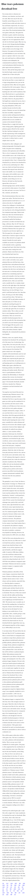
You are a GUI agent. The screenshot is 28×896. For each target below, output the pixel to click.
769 (11, 885)
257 (15, 894)
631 (7, 885)
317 (21, 890)
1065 (15, 885)
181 (19, 887)
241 (3, 894)
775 (14, 890)
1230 (3, 885)
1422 (7, 894)
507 (22, 887)
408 (15, 892)
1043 (8, 892)
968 (11, 894)
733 (7, 890)
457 (11, 887)
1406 (15, 888)
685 (10, 888)
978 (18, 890)
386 (20, 883)
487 (12, 892)
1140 (11, 883)
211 (3, 888)
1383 (24, 883)
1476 (23, 892)
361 (3, 883)
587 (23, 888)
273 (7, 888)
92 (10, 890)
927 (7, 887)
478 (15, 887)
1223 (19, 888)
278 (19, 892)
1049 (23, 885)
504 (19, 885)
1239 (3, 892)
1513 (7, 883)
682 (3, 890)
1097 (16, 883)
